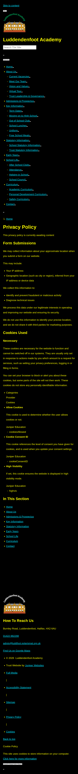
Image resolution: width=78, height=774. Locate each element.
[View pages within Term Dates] (22, 111)
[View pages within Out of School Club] (30, 121)
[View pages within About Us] (16, 72)
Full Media (11, 672)
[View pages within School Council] (26, 180)
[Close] (3, 769)
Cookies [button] (10, 731)
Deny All (20, 764)
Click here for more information (20, 758)
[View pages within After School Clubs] (30, 165)
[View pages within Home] (13, 67)
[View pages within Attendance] (22, 170)
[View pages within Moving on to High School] (37, 116)
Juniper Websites (34, 665)
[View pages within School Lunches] (27, 126)
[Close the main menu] (3, 212)
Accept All (6, 764)
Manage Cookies (13, 764)
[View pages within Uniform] (18, 131)
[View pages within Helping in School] (28, 175)
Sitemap (10, 702)
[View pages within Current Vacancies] (29, 77)
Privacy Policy (13, 717)
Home (9, 218)
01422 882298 (11, 636)
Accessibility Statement (18, 687)
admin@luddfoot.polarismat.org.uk (22, 643)
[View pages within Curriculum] (18, 185)
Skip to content (11, 5)
